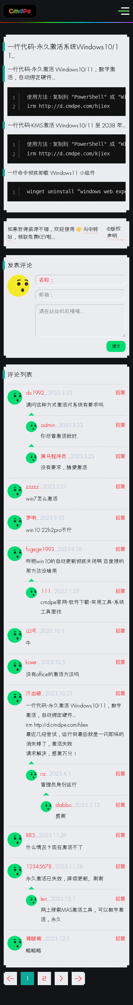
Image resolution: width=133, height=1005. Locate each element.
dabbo (63, 804)
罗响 (31, 517)
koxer (31, 662)
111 (46, 591)
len (44, 898)
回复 (120, 392)
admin (48, 425)
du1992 (35, 392)
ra (43, 773)
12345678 (38, 866)
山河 (31, 630)
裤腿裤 (33, 938)
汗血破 (33, 693)
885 (30, 835)
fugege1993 (40, 549)
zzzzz (32, 486)
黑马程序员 (53, 456)
